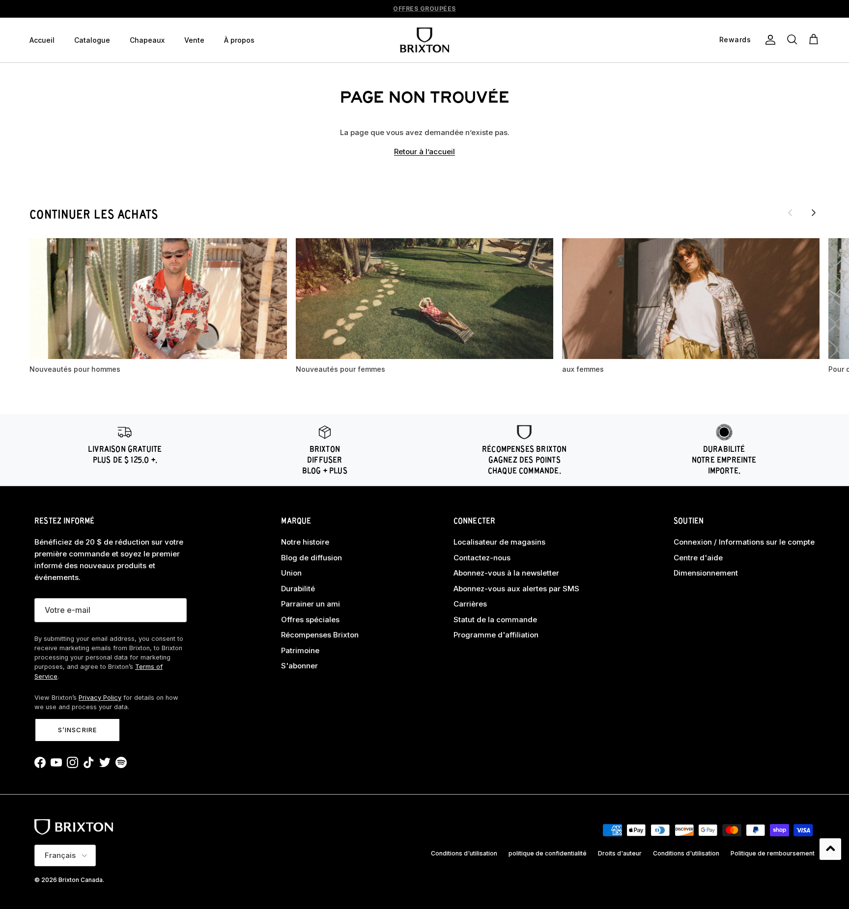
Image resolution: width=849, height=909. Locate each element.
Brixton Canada (80, 879)
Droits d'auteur (620, 853)
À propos (239, 40)
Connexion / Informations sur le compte (744, 542)
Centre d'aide (698, 557)
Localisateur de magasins (499, 542)
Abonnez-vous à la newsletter (506, 573)
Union (291, 573)
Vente (194, 40)
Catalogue (92, 40)
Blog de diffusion (311, 557)
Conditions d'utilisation (464, 853)
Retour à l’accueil (424, 151)
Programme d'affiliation (495, 634)
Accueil (42, 40)
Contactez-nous (481, 557)
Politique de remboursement (773, 853)
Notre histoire (305, 542)
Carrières (470, 603)
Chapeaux (147, 40)
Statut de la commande (495, 619)
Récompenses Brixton (320, 634)
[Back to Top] (830, 849)
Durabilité (298, 588)
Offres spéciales (310, 619)
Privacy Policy (100, 697)
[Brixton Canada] (424, 40)
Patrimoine (300, 650)
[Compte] (768, 40)
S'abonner (299, 665)
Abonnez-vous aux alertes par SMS (516, 588)
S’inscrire (77, 730)
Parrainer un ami (310, 603)
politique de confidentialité (548, 853)
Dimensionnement (706, 573)
